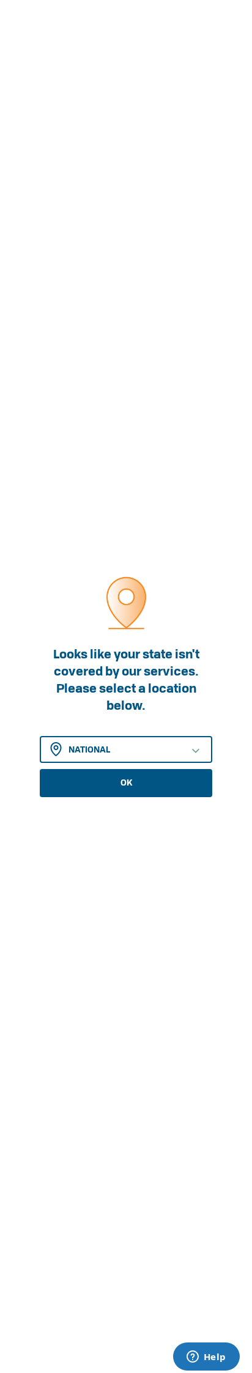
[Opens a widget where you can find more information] (206, 1357)
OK (126, 782)
